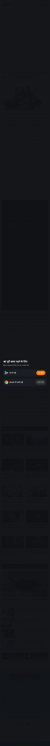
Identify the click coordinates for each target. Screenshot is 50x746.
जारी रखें (40, 382)
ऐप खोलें (41, 373)
